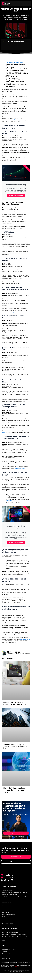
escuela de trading (25, 639)
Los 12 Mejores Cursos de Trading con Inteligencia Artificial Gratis (14, 939)
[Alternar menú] (29, 3)
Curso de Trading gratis (7, 890)
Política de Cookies (6, 958)
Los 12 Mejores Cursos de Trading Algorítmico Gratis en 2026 (15, 936)
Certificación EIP (5, 921)
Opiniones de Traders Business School (10, 949)
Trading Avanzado (6, 905)
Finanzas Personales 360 (7, 923)
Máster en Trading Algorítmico (8, 914)
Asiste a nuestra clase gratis (16, 195)
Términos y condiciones (7, 953)
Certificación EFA (5, 918)
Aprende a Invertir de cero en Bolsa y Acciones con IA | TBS (14, 892)
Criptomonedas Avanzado (7, 907)
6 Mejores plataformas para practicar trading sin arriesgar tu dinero (15, 746)
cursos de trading (15, 120)
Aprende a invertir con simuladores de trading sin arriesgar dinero (16, 703)
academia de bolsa (20, 468)
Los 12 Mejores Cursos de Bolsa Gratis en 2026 (12, 932)
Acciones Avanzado (6, 910)
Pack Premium (5, 912)
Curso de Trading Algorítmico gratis (9, 894)
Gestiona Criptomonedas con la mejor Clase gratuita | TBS (14, 896)
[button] (3, 42)
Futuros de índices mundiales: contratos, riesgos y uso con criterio (14, 790)
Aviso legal (4, 951)
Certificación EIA (5, 916)
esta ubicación (16, 966)
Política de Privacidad (6, 956)
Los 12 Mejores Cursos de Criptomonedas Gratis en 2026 (14, 934)
